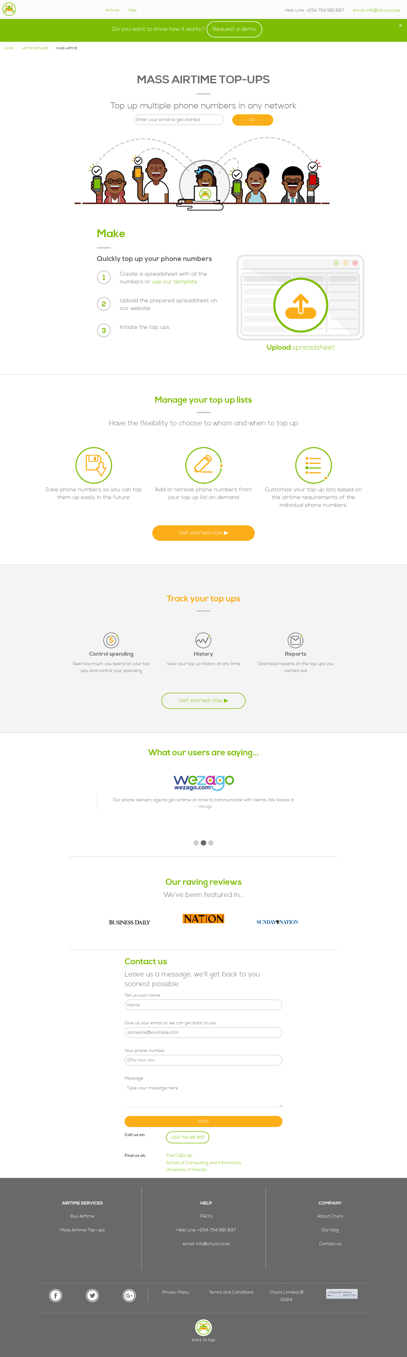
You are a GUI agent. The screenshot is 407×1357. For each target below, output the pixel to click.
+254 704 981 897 (188, 1137)
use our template (174, 281)
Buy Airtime (82, 1216)
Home (9, 48)
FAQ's (206, 1216)
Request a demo (234, 29)
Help (132, 10)
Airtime (112, 10)
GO (253, 119)
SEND (203, 1121)
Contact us (330, 1244)
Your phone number (145, 1050)
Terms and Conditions (231, 1292)
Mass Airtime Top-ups (82, 1230)
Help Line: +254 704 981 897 (206, 1230)
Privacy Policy (175, 1292)
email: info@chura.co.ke (376, 10)
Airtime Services (35, 48)
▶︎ (306, 806)
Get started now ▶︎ (203, 532)
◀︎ (105, 806)
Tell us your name (142, 995)
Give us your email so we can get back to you (170, 1023)
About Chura (330, 1216)
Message (134, 1078)
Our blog (330, 1230)
